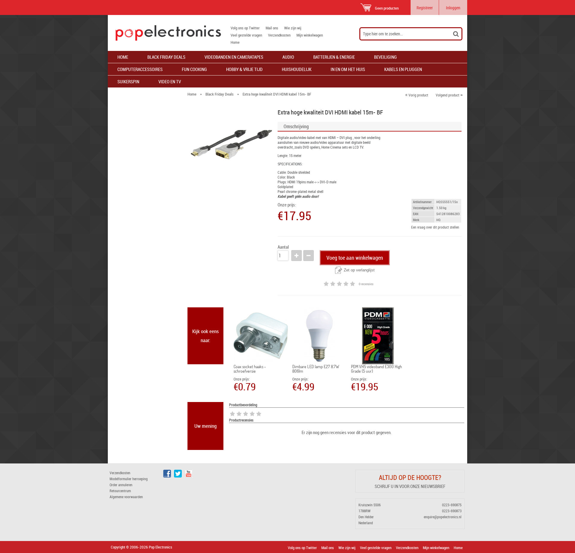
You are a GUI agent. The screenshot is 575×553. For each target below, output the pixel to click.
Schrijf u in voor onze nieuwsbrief (410, 486)
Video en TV (169, 81)
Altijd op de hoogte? (410, 477)
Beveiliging (385, 57)
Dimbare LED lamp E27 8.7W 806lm (315, 369)
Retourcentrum (120, 490)
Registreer (425, 7)
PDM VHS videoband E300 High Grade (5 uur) (376, 369)
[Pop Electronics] (164, 33)
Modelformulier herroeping (129, 478)
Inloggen (453, 7)
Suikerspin (128, 81)
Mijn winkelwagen (309, 35)
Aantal (283, 247)
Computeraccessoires (140, 69)
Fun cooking (194, 69)
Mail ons (272, 28)
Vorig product (416, 95)
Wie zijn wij (292, 28)
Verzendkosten (279, 35)
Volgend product (449, 95)
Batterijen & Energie (334, 57)
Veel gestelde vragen (246, 35)
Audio (288, 57)
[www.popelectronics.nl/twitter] (178, 476)
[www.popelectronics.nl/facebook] (167, 476)
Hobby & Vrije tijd (244, 69)
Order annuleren (121, 484)
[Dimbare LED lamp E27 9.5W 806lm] (319, 335)
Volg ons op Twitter (245, 28)
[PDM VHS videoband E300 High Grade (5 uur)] (378, 335)
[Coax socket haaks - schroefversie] (261, 335)
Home (235, 42)
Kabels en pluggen (403, 69)
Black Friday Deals (166, 57)
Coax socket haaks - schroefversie (250, 369)
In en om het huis (348, 69)
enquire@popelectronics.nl (442, 516)
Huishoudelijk (296, 69)
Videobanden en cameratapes (234, 57)
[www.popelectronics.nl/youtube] (189, 476)
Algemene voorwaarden (126, 496)
